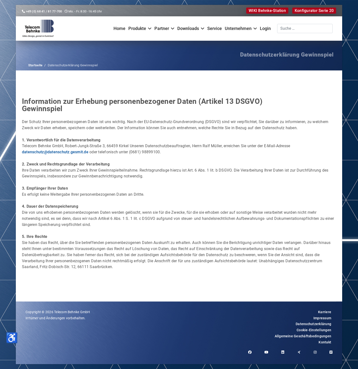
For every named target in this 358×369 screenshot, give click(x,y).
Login (265, 28)
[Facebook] (251, 354)
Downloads (188, 28)
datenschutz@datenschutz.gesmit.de (55, 152)
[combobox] (305, 28)
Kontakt (325, 342)
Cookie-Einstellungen (314, 330)
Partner (161, 28)
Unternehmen (238, 28)
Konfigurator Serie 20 (314, 10)
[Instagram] (317, 354)
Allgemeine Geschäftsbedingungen (303, 336)
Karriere (324, 312)
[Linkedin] (284, 354)
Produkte (137, 28)
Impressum (322, 318)
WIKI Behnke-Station (267, 10)
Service (214, 28)
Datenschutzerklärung (313, 324)
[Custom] (333, 354)
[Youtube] (268, 354)
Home (119, 28)
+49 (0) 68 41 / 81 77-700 (44, 11)
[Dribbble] (300, 354)
